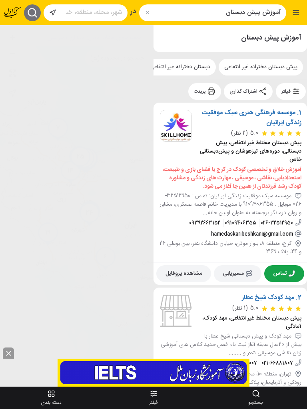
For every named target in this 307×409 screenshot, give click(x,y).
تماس (280, 273)
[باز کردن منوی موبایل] (296, 12)
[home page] (12, 12)
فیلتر (286, 91)
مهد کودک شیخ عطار (268, 298)
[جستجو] (32, 12)
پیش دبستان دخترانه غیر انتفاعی (260, 67)
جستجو (255, 403)
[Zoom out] (12, 53)
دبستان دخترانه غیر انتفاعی (180, 67)
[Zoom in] (12, 37)
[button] (106, 258)
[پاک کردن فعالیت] (147, 12)
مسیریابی (233, 273)
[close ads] (8, 353)
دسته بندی (51, 403)
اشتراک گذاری (244, 91)
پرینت (200, 91)
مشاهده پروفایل (183, 273)
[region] (77, 205)
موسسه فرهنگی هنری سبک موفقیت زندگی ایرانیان (251, 118)
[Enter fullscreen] (12, 73)
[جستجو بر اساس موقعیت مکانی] (52, 12)
